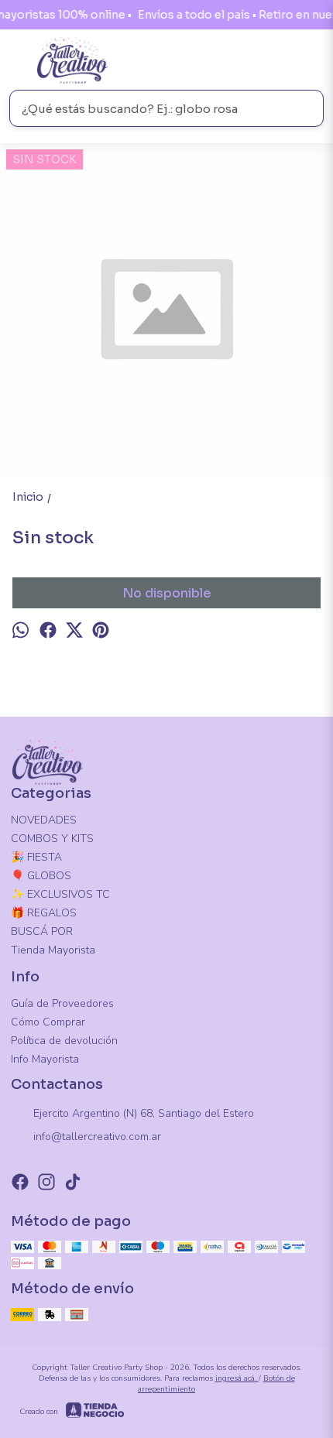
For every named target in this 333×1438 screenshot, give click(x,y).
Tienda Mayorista (53, 950)
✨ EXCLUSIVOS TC (60, 894)
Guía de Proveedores (62, 1003)
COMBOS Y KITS (52, 838)
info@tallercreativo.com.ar (97, 1136)
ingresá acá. (237, 1378)
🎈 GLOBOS (41, 875)
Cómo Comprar (48, 1022)
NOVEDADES (44, 820)
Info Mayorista (45, 1059)
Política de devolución (64, 1040)
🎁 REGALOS (44, 913)
